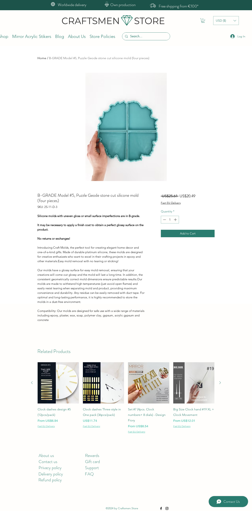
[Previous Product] (32, 382)
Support (92, 468)
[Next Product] (220, 382)
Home (41, 58)
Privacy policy (50, 468)
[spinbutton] (170, 219)
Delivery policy (50, 474)
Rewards (92, 455)
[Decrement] (164, 219)
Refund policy (50, 480)
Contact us (48, 462)
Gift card (92, 462)
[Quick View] (58, 382)
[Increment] (175, 219)
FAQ (89, 474)
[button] (203, 20)
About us (46, 455)
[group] (126, 398)
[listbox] (226, 20)
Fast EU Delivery (171, 203)
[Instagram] (167, 508)
